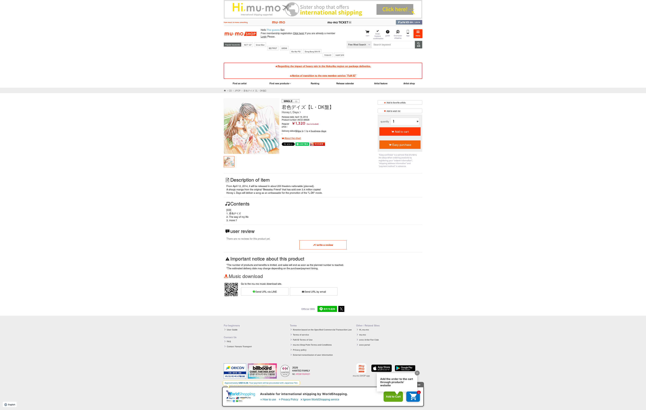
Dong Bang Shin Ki (312, 51)
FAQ (229, 341)
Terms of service (301, 334)
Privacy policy (300, 349)
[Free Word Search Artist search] (359, 44)
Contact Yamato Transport (239, 346)
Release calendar (345, 83)
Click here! (298, 33)
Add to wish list (393, 110)
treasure (327, 54)
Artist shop (409, 83)
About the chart (292, 138)
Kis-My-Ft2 (295, 51)
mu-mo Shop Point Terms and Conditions (312, 344)
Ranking (315, 83)
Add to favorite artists (396, 102)
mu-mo (362, 334)
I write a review (324, 245)
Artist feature (380, 83)
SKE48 (284, 48)
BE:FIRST (273, 48)
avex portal (364, 344)
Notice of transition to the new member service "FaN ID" (324, 75)
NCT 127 (248, 44)
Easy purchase (401, 144)
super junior (340, 54)
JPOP (238, 90)
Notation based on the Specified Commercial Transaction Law (322, 329)
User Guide (232, 329)
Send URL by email (315, 291)
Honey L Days (290, 112)
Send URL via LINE (266, 291)
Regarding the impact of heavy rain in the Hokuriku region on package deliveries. (324, 66)
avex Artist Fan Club (369, 339)
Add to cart (402, 131)
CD (230, 90)
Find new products (279, 83)
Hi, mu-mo (364, 329)
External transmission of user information (313, 354)
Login (264, 36)
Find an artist (239, 83)
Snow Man (260, 44)
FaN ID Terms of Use (303, 339)
